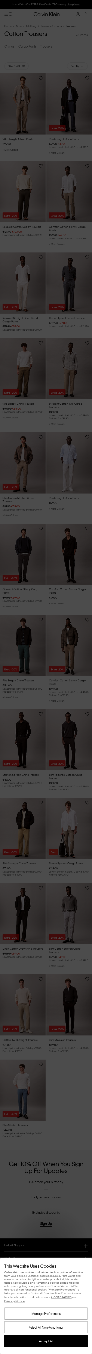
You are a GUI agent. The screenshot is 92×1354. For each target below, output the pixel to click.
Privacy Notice (14, 1301)
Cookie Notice (61, 1297)
